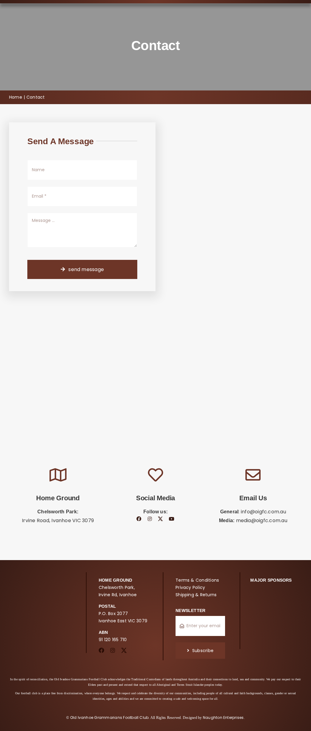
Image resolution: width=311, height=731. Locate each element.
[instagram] (150, 518)
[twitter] (160, 518)
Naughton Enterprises (223, 717)
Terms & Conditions (197, 580)
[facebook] (138, 518)
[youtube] (171, 518)
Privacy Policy (190, 587)
